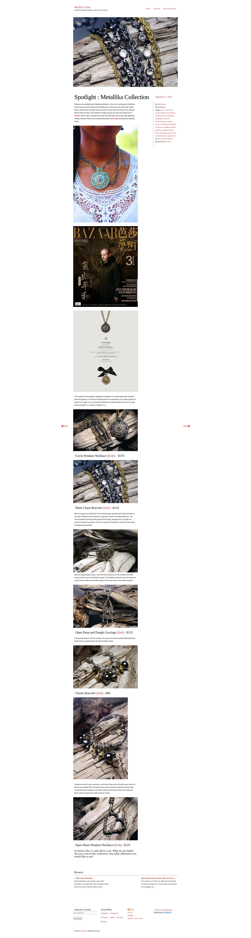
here (88, 405)
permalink (168, 141)
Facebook (114, 913)
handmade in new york (162, 118)
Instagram (104, 913)
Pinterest (104, 917)
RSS (132, 910)
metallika (166, 127)
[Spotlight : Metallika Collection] (125, 52)
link (111, 455)
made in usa (159, 127)
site (92, 850)
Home (148, 8)
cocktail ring (168, 110)
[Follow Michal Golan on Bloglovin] (165, 912)
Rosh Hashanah (86, 878)
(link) (106, 508)
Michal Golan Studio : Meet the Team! (160, 878)
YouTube (120, 917)
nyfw (169, 136)
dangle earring (164, 113)
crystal (157, 113)
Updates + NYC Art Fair (135, 918)
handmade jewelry (161, 121)
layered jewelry (171, 124)
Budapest (131, 915)
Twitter (112, 917)
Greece (130, 913)
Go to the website (169, 8)
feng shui (163, 116)
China (162, 110)
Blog (164, 107)
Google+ (104, 921)
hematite (163, 124)
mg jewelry (165, 130)
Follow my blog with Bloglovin (163, 910)
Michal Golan (82, 7)
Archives (157, 8)
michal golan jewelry (166, 133)
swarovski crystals (166, 139)
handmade (170, 116)
